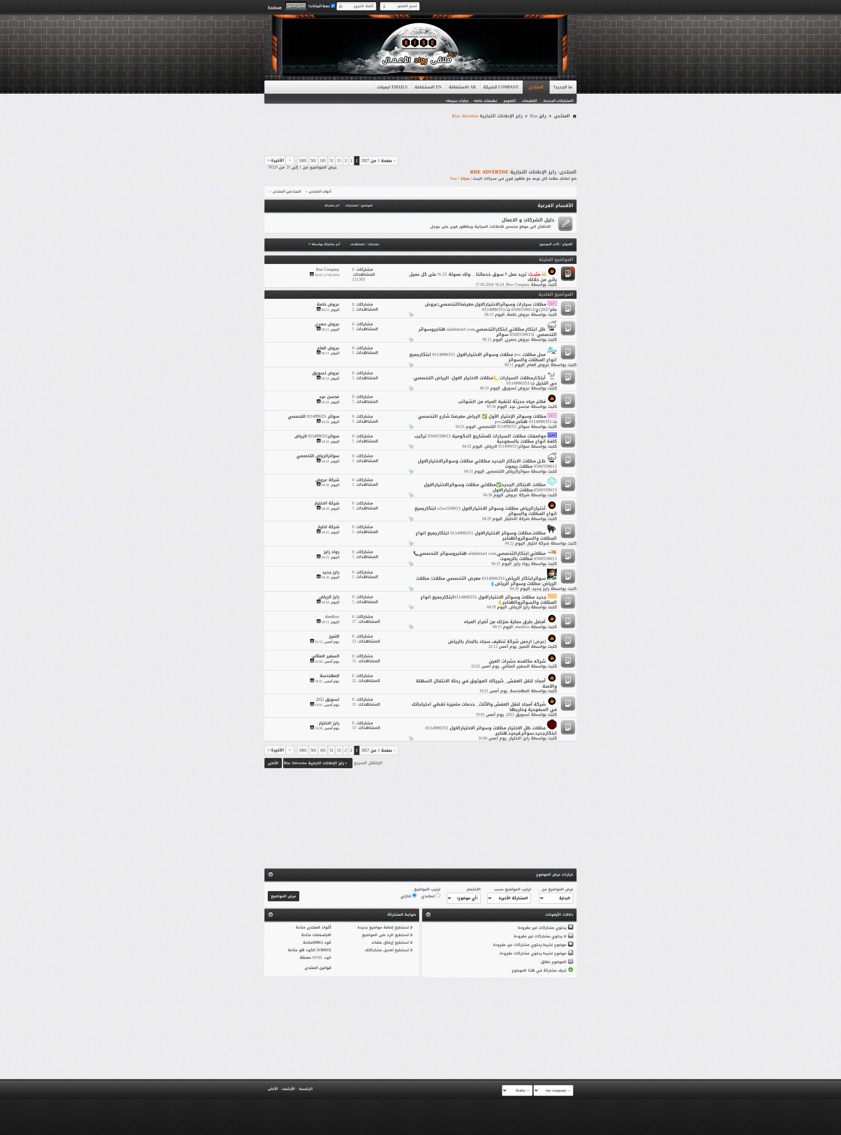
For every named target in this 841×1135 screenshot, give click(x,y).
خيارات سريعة (457, 101)
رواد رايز (522, 563)
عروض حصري (517, 339)
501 (313, 160)
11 (339, 160)
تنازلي (406, 896)
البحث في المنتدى (287, 191)
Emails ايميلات (392, 87)
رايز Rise (538, 116)
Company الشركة (501, 87)
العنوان (567, 244)
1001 (303, 160)
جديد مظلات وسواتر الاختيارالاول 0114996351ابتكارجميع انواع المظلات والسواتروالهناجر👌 (488, 599)
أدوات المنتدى (320, 191)
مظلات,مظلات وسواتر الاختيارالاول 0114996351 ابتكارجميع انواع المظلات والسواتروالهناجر (486, 535)
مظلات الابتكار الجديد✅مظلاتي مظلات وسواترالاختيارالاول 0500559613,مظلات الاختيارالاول (490, 487)
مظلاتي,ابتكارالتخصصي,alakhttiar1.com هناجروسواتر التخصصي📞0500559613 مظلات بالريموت (485, 556)
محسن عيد (519, 406)
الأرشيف (288, 1089)
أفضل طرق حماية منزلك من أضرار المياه (505, 622)
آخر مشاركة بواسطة (325, 244)
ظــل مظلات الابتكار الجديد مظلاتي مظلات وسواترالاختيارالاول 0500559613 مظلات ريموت (487, 463)
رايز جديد (540, 588)
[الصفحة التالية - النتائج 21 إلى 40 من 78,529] (290, 160)
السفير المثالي (516, 666)
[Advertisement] (420, 139)
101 (323, 160)
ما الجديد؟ (562, 87)
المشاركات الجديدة (558, 101)
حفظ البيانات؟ (319, 6)
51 (331, 160)
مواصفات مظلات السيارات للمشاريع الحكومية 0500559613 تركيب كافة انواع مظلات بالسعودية (485, 438)
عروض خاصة (518, 314)
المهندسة (520, 691)
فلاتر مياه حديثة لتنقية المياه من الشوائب (502, 401)
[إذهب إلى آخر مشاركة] (312, 275)
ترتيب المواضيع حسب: (512, 889)
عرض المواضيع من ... (555, 889)
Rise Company (518, 284)
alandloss (522, 626)
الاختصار (473, 889)
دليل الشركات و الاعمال (528, 220)
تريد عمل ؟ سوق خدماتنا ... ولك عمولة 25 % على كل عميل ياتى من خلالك (483, 277)
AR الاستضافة (462, 87)
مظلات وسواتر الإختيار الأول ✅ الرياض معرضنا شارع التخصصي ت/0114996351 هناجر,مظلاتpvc (487, 419)
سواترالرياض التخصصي (508, 471)
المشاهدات (357, 244)
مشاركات (373, 244)
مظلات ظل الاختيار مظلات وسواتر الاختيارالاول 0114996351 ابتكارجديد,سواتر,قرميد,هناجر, (491, 730)
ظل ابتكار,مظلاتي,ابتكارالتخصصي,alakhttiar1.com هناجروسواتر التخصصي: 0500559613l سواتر (488, 332)
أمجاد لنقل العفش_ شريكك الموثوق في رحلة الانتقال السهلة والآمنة (486, 683)
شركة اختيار (538, 543)
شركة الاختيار (517, 518)
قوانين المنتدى (318, 967)
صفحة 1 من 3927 (376, 160)
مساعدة (275, 7)
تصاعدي (428, 896)
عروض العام (538, 364)
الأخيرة (277, 160)
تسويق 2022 (518, 714)
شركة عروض (518, 495)
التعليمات (529, 101)
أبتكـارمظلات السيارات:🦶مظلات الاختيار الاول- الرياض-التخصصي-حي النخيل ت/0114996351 (484, 380)
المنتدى (536, 87)
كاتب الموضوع (549, 244)
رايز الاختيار (519, 738)
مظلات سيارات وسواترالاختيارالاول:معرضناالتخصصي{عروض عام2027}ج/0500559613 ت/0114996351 (491, 307)
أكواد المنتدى (319, 927)
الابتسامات (321, 935)
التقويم (509, 101)
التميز (524, 646)
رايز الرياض (519, 607)
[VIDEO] (324, 950)
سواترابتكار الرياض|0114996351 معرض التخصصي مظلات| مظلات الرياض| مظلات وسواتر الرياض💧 (486, 581)
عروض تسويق (516, 388)
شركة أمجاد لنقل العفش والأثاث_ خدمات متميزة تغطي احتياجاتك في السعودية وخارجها (484, 707)
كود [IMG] (322, 942)
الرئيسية (305, 1089)
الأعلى (273, 763)
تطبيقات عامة (486, 101)
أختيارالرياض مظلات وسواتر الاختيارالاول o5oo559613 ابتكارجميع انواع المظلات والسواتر (486, 511)
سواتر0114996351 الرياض (507, 446)
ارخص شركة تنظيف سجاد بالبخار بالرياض (490, 641)
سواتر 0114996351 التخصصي (504, 426)
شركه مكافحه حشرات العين (517, 661)
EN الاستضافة (428, 87)
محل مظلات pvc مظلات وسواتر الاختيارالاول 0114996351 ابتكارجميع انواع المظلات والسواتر (483, 357)
